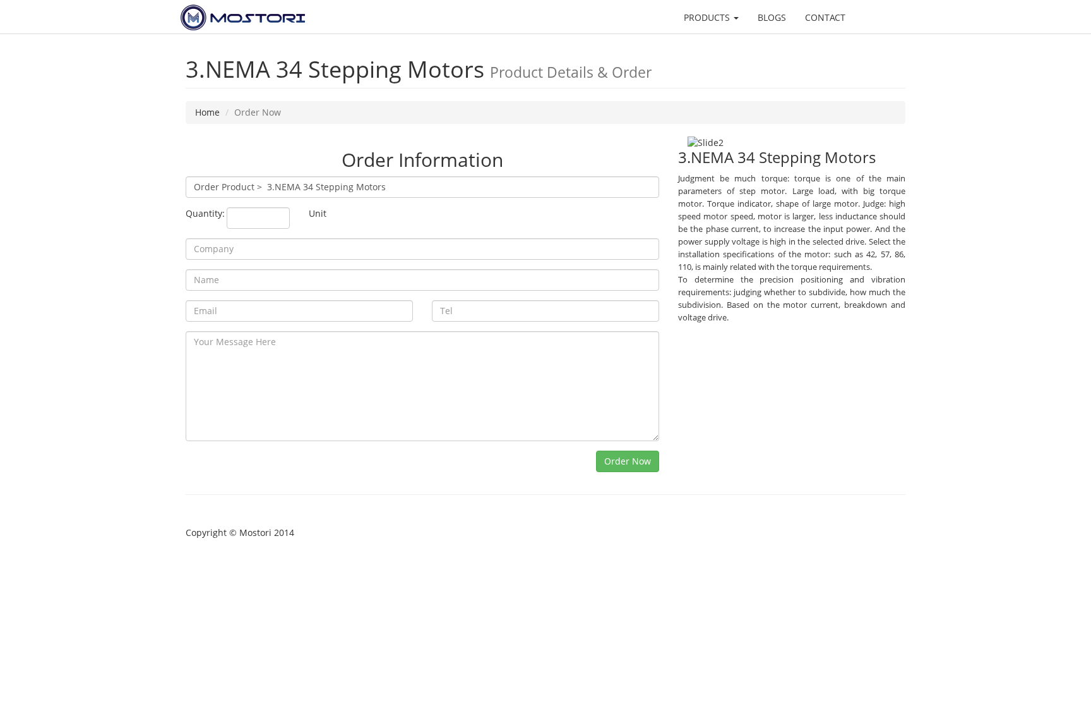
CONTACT (825, 17)
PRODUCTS (708, 17)
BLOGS (772, 17)
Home (207, 112)
